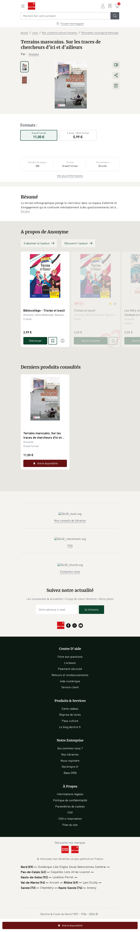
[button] (70, 205)
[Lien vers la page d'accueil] (31, 6)
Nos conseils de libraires (70, 520)
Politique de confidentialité (70, 800)
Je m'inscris (91, 609)
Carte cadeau (70, 708)
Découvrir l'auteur (76, 243)
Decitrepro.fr (70, 766)
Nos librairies (70, 754)
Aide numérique (70, 681)
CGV (70, 812)
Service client (70, 687)
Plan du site (70, 825)
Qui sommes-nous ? (70, 748)
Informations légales (70, 794)
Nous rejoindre (70, 760)
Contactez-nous (70, 571)
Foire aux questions (70, 656)
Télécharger (35, 340)
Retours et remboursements (70, 675)
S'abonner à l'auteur (37, 243)
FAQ (70, 545)
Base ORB (70, 773)
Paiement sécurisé (70, 669)
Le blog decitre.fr (70, 727)
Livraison (70, 663)
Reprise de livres (70, 714)
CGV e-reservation (70, 818)
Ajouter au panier (90, 340)
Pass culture (70, 721)
